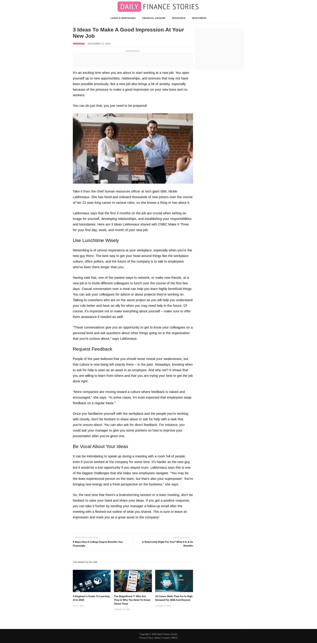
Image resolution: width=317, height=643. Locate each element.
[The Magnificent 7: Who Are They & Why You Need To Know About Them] (133, 581)
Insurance (179, 18)
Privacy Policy (146, 638)
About (157, 638)
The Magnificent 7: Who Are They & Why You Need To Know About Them (132, 600)
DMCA (175, 638)
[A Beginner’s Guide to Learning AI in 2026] (92, 581)
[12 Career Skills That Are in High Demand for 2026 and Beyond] (174, 581)
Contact (166, 638)
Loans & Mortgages (123, 18)
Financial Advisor (153, 18)
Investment (199, 18)
